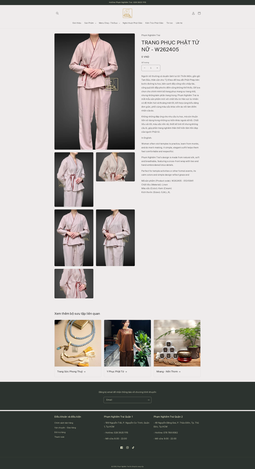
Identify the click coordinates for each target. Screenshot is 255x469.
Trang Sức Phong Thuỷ (70, 371)
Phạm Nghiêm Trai (123, 467)
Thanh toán (59, 437)
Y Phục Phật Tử (115, 371)
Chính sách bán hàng (63, 423)
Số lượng (145, 62)
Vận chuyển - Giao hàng (65, 427)
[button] (57, 13)
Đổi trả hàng (59, 432)
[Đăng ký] (148, 400)
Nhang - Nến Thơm (167, 371)
